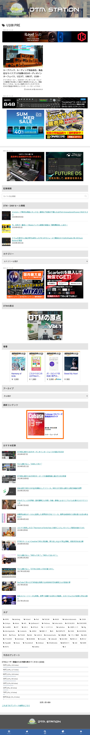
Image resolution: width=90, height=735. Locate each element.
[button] (86, 196)
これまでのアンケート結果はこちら (16, 705)
